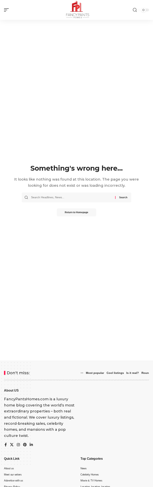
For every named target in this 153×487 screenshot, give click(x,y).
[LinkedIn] (31, 445)
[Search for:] (71, 197)
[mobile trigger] (7, 10)
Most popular (95, 372)
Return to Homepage (76, 212)
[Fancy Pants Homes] (76, 10)
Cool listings (115, 372)
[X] (11, 445)
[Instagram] (18, 445)
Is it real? (132, 372)
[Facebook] (5, 445)
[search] (135, 10)
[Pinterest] (25, 445)
